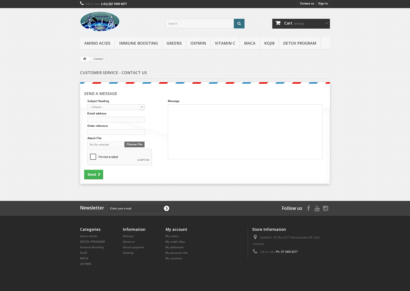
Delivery (128, 236)
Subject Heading (98, 101)
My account (176, 229)
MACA (249, 43)
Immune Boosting (138, 43)
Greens (174, 43)
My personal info (176, 252)
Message (173, 101)
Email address (96, 113)
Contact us (307, 3)
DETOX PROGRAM (299, 43)
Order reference (97, 125)
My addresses (174, 247)
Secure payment (133, 247)
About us (129, 241)
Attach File (94, 138)
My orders (172, 236)
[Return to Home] (85, 59)
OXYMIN (198, 43)
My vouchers (173, 258)
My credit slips (175, 241)
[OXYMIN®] (119, 21)
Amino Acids (97, 43)
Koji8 (269, 43)
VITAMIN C (225, 43)
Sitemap (128, 252)
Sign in (323, 3)
